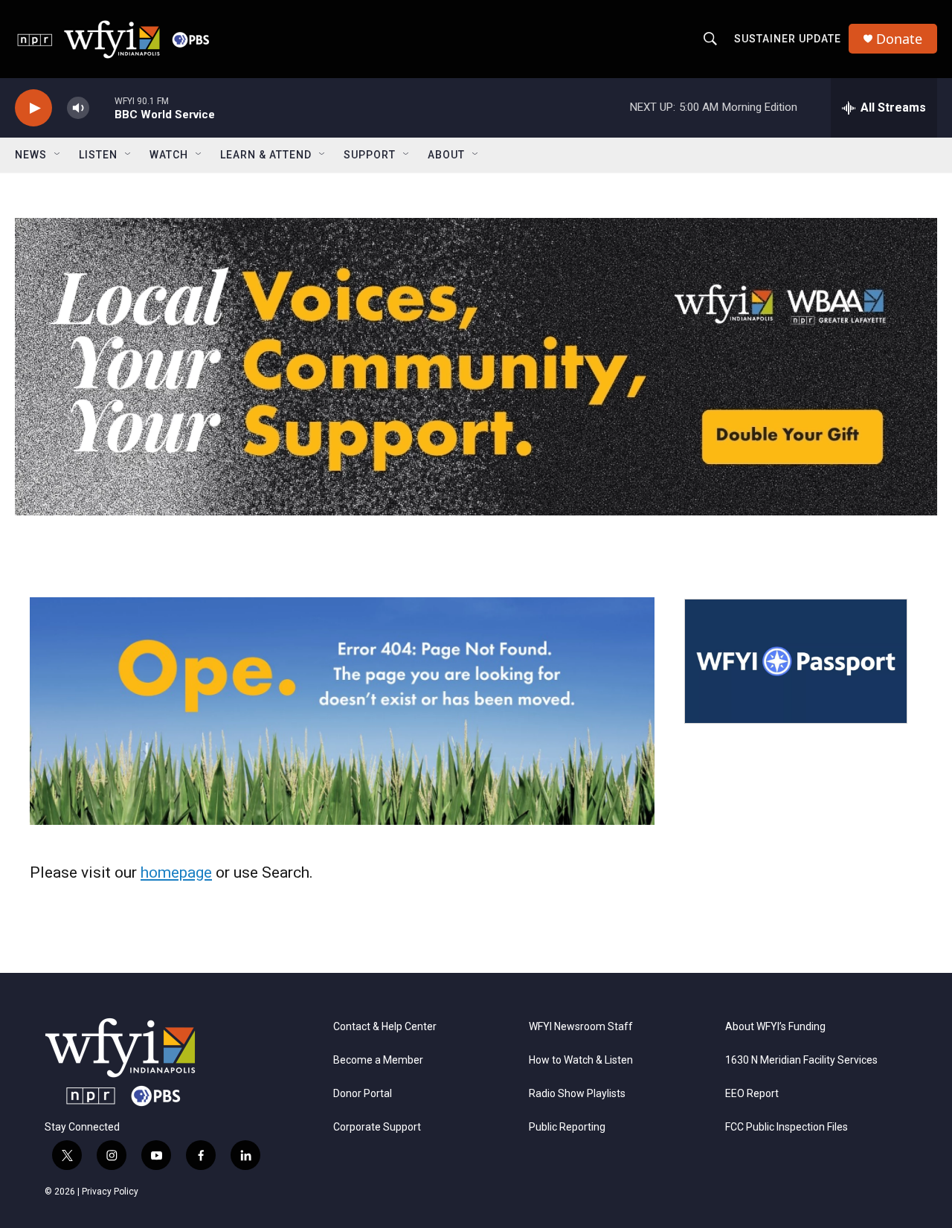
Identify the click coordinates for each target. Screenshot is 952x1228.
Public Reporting (567, 1127)
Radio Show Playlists (577, 1093)
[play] (33, 108)
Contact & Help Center (385, 1026)
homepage (176, 872)
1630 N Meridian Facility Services (801, 1060)
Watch (168, 155)
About (446, 155)
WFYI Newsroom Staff (581, 1026)
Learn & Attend (266, 155)
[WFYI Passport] (796, 661)
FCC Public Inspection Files (786, 1127)
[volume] (78, 108)
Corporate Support (377, 1127)
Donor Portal (362, 1093)
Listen (98, 155)
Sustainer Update (787, 39)
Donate (899, 39)
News (31, 155)
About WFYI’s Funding (775, 1026)
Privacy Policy (110, 1191)
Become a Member (378, 1060)
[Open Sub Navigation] (58, 155)
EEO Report (752, 1093)
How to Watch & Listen (581, 1060)
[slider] (102, 107)
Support (370, 155)
